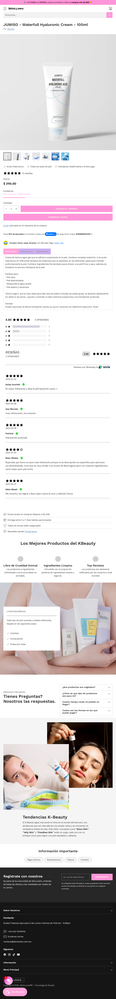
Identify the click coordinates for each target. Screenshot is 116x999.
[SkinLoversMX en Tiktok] (14, 955)
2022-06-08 (11, 403)
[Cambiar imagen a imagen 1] (7, 156)
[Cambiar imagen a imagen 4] (36, 156)
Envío (6, 225)
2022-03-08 (11, 428)
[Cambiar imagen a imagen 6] (55, 156)
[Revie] (104, 367)
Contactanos (31, 531)
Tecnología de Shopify (44, 985)
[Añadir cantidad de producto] (16, 209)
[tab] (11, 251)
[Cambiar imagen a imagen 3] (27, 156)
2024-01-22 (11, 379)
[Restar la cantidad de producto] (6, 209)
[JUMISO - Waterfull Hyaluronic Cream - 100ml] (58, 92)
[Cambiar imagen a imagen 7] (65, 156)
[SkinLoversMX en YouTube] (18, 955)
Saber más (59, 242)
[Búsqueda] (109, 15)
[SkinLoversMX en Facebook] (5, 955)
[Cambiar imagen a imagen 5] (46, 156)
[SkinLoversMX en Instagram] (9, 955)
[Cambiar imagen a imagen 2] (17, 156)
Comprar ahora (58, 217)
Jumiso (10, 28)
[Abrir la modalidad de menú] (5, 8)
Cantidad (7, 202)
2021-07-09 (11, 452)
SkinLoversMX (26, 985)
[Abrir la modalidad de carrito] (110, 8)
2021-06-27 (11, 484)
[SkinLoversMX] (15, 8)
